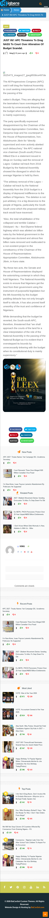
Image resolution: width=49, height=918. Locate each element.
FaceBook (10, 31)
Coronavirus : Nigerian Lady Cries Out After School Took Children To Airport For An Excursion (30, 842)
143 (30, 770)
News (16, 10)
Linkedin (10, 35)
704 (23, 734)
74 (30, 848)
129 (9, 832)
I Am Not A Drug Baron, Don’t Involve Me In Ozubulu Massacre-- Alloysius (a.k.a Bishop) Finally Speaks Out (30, 796)
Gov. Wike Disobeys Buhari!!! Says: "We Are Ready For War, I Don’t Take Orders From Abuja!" (30, 812)
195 (30, 819)
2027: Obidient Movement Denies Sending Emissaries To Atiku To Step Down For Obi (31, 654)
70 (30, 802)
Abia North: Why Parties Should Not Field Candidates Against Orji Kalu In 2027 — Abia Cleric (31, 728)
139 (30, 748)
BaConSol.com (37, 907)
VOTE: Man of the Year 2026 (26, 693)
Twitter (25, 31)
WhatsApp (35, 35)
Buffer (21, 35)
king (11, 53)
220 (30, 696)
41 (17, 832)
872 (23, 696)
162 (23, 802)
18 (30, 734)
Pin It (37, 31)
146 (23, 848)
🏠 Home (5, 10)
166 (30, 715)
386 (23, 770)
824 (23, 715)
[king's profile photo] (7, 53)
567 (23, 748)
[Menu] (46, 8)
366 (23, 819)
